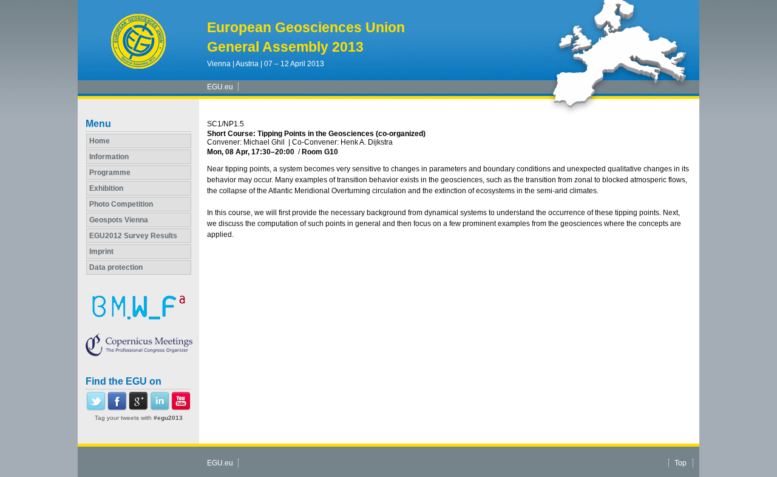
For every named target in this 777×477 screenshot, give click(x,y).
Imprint (101, 251)
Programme (110, 172)
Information (109, 157)
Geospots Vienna (118, 220)
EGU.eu (220, 87)
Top (680, 463)
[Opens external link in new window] (96, 408)
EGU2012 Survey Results (133, 236)
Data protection (116, 267)
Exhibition (106, 188)
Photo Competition (121, 204)
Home (99, 141)
